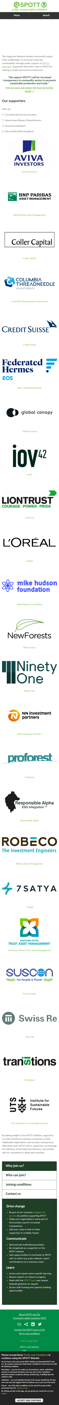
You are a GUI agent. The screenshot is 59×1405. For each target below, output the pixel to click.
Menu (17, 15)
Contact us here (22, 1388)
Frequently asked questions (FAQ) (29, 1318)
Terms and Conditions (36, 1355)
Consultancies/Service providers (20, 115)
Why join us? (15, 1166)
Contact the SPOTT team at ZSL (29, 1330)
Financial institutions (14, 126)
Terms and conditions (29, 1333)
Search (46, 15)
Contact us (13, 1194)
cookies (4, 1393)
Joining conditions (19, 1184)
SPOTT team (30, 1280)
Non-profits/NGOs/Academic (19, 131)
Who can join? (16, 1175)
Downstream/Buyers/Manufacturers (22, 120)
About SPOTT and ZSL (29, 1314)
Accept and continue (29, 1400)
